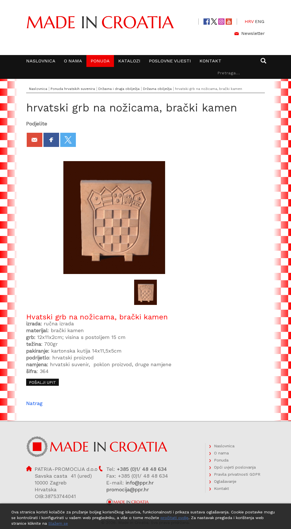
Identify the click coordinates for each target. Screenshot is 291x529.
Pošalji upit (42, 382)
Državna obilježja (157, 89)
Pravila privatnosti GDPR (237, 474)
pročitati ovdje (174, 517)
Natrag (34, 403)
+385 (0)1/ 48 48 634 (142, 469)
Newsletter (253, 33)
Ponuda (100, 61)
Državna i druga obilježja (119, 89)
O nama (73, 61)
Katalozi (129, 61)
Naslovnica (40, 61)
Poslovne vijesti (170, 61)
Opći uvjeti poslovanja (235, 467)
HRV (249, 21)
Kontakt (210, 61)
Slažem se (58, 523)
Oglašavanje (225, 481)
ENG (259, 21)
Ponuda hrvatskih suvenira (73, 89)
